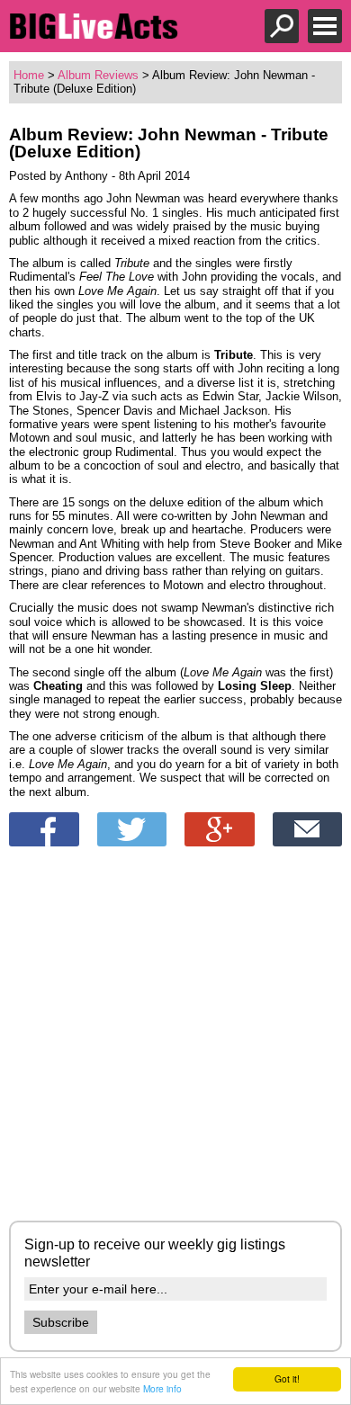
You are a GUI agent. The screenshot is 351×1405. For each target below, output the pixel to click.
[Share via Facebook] (44, 829)
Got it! (287, 1378)
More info (162, 1388)
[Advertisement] (175, 1036)
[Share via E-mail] (308, 829)
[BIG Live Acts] (93, 34)
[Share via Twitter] (132, 829)
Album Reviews (98, 75)
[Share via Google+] (219, 829)
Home (29, 75)
